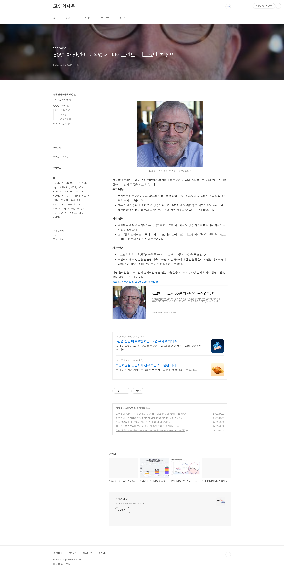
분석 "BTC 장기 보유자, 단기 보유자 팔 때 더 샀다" (142, 422)
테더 (78, 200)
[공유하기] (122, 390)
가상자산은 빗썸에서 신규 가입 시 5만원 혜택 (146, 365)
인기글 (66, 157)
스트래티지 (72, 213)
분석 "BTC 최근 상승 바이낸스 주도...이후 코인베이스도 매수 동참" (150, 430)
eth (66, 191)
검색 (220, 6)
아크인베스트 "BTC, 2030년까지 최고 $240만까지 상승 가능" (148, 418)
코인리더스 (103, 553)
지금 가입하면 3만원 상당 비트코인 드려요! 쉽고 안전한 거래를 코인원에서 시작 (159, 347)
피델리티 (69, 183)
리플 (73, 200)
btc (82, 191)
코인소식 (70, 18)
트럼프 (81, 187)
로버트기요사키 (59, 208)
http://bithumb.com (126, 360)
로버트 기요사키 (59, 213)
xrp (55, 187)
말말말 (87, 18)
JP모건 (82, 213)
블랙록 (73, 187)
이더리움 (85, 183)
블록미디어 (57, 553)
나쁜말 (60, 114)
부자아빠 (71, 204)
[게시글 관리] (127, 390)
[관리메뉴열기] (278, 5)
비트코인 (71, 208)
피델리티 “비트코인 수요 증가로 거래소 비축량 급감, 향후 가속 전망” (151, 413)
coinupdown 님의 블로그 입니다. (130, 503)
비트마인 (80, 204)
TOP (228, 554)
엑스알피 (85, 196)
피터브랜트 (75, 196)
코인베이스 (65, 200)
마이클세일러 (63, 187)
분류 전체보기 (63, 94)
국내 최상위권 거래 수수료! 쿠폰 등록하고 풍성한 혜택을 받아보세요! (156, 369)
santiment (58, 191)
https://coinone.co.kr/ (127, 336)
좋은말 (128, 408)
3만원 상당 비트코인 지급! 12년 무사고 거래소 (146, 341)
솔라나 (56, 200)
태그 (122, 18)
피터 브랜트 (74, 191)
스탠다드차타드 (59, 204)
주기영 (77, 183)
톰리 (68, 196)
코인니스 (72, 553)
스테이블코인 (58, 183)
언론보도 (105, 18)
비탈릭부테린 (58, 196)
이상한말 (61, 119)
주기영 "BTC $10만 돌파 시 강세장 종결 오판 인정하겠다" (146, 426)
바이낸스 (80, 208)
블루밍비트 (87, 553)
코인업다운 (64, 6)
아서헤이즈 (57, 217)
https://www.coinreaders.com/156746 (135, 281)
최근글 (56, 157)
